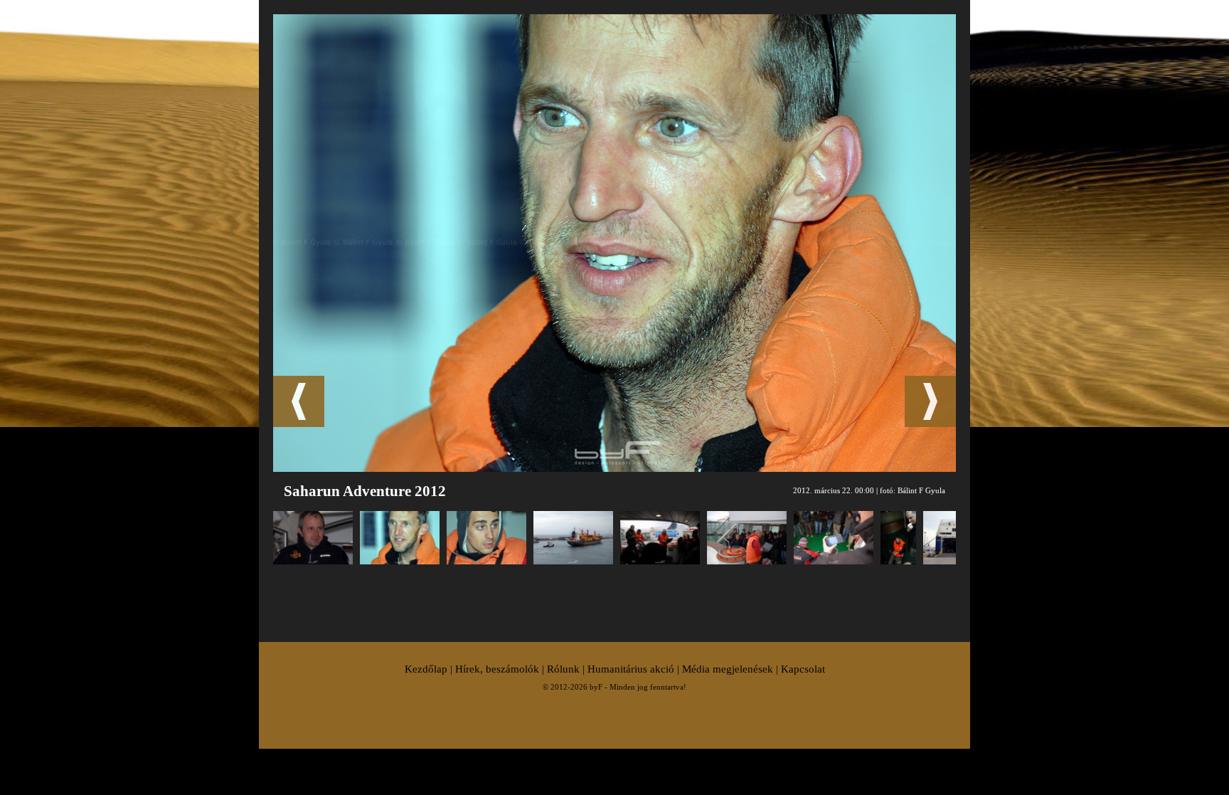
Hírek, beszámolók (497, 669)
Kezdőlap (426, 669)
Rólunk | (567, 669)
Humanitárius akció (630, 669)
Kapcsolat (803, 669)
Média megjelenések (727, 669)
